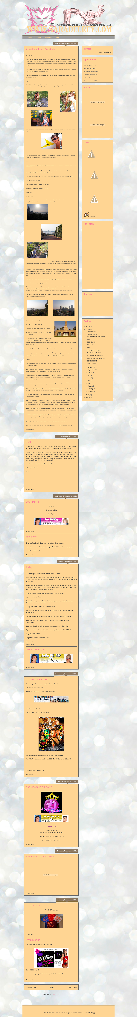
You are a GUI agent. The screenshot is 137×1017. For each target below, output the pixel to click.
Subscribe (92, 216)
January (90, 391)
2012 (87, 326)
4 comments (30, 489)
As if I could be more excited (40, 856)
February (91, 389)
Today (29, 567)
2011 (87, 329)
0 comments (30, 980)
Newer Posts (31, 987)
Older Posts (72, 987)
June (89, 378)
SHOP (50, 910)
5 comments (30, 642)
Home (30, 37)
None (32, 644)
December (91, 331)
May (89, 380)
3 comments (30, 429)
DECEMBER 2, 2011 (37, 649)
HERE (61, 755)
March (90, 386)
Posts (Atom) (56, 994)
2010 (87, 395)
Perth (28, 442)
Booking (48, 37)
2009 (87, 397)
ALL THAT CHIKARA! (37, 679)
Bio (57, 37)
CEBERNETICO (37, 692)
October (90, 367)
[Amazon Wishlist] (94, 185)
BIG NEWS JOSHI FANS (39, 787)
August (90, 372)
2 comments (30, 555)
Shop (39, 37)
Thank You (31, 536)
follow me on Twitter (105, 52)
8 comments (30, 844)
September (91, 370)
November (91, 334)
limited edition (33, 940)
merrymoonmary (78, 1013)
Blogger (93, 1013)
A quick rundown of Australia (40, 49)
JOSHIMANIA (33, 501)
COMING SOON (34, 905)
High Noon (45, 712)
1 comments (30, 893)
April (89, 383)
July (89, 375)
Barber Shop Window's (49, 974)
